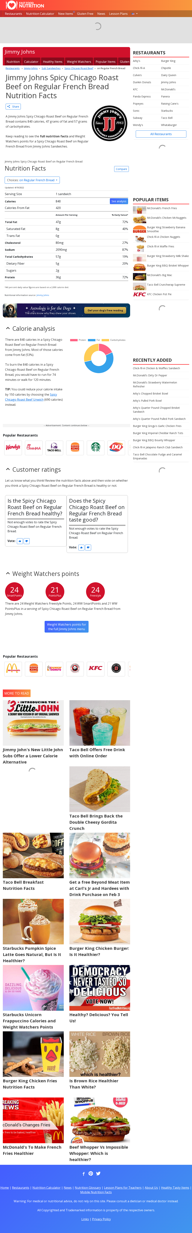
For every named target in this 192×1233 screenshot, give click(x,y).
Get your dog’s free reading (105, 310)
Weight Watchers (79, 62)
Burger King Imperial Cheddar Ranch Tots (158, 433)
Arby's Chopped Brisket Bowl (150, 393)
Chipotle (166, 68)
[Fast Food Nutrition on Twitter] (98, 1174)
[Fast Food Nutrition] (25, 5)
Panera (165, 96)
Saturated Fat (15, 229)
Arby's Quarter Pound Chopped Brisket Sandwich (156, 409)
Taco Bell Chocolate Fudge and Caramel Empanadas (157, 456)
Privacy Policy (101, 1219)
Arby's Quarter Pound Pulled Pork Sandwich (159, 419)
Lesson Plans (118, 14)
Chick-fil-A (139, 68)
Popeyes (138, 103)
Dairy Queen (168, 75)
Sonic (136, 110)
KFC (135, 89)
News (101, 14)
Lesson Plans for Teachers (123, 1188)
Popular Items (106, 62)
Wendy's (138, 125)
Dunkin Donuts (142, 82)
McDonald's (168, 89)
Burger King (168, 61)
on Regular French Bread (31, 180)
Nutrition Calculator (40, 14)
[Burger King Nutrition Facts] (75, 448)
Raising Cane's (169, 103)
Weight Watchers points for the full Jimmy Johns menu (66, 626)
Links (85, 1219)
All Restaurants (161, 134)
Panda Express (142, 96)
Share (14, 106)
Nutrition (13, 62)
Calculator (31, 62)
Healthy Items (52, 62)
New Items (65, 14)
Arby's (136, 61)
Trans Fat (13, 236)
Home (4, 1188)
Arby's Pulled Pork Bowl (147, 400)
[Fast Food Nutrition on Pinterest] (90, 1174)
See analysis (119, 201)
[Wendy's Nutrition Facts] (13, 448)
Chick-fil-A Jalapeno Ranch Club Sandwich (158, 447)
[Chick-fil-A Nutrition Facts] (34, 448)
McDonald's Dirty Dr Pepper (150, 375)
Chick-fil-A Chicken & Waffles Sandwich (156, 368)
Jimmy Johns (43, 295)
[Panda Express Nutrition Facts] (75, 669)
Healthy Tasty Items (175, 1188)
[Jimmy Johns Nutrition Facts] (116, 669)
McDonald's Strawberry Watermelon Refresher (155, 384)
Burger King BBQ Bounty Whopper (154, 440)
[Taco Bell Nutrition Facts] (54, 448)
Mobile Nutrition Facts (96, 1192)
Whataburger (169, 125)
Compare (121, 169)
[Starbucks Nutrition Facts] (95, 448)
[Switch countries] (135, 13)
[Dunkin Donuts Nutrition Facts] (54, 669)
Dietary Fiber (15, 263)
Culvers (137, 75)
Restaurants (13, 14)
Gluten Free (85, 14)
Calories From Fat (17, 208)
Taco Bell (166, 118)
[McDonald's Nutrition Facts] (13, 669)
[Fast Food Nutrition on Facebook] (83, 1174)
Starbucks (167, 110)
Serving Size (13, 194)
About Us (151, 1188)
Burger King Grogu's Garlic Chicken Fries (157, 426)
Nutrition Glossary (88, 1188)
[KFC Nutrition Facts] (95, 669)
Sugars (11, 270)
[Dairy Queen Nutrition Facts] (116, 448)
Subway (137, 118)
